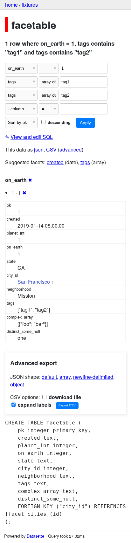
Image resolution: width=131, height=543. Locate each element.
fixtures (30, 4)
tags (85, 162)
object (17, 384)
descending (58, 122)
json (39, 149)
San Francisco (33, 281)
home (11, 4)
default (49, 376)
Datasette (35, 536)
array (65, 376)
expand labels (34, 404)
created (55, 162)
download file (64, 397)
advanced (70, 149)
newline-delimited (93, 376)
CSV (51, 149)
